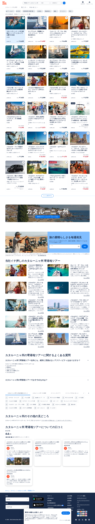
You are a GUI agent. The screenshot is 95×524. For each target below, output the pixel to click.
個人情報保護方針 (42, 255)
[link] (15, 29)
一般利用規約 (50, 507)
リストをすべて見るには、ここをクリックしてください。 (56, 420)
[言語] (83, 2)
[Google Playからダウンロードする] (38, 499)
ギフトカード (70, 507)
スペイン (13, 490)
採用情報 (69, 500)
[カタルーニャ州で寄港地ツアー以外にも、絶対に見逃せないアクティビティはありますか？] (88, 360)
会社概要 (69, 498)
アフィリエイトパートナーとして (83, 505)
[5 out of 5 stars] (19, 445)
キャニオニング (11, 372)
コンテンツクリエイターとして (83, 501)
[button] (15, 29)
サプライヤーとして (81, 498)
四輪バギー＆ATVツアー (13, 370)
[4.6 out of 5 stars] (9, 437)
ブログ (68, 503)
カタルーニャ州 (22, 490)
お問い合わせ (50, 498)
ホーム (7, 490)
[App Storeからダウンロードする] (38, 505)
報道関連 (69, 505)
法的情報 (49, 500)
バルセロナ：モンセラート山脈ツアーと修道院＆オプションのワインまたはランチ (18, 442)
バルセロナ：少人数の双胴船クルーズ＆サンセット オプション (18, 470)
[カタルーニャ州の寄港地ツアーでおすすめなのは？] (88, 380)
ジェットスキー (11, 369)
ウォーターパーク (11, 365)
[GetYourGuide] (4, 3)
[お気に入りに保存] (23, 18)
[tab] (17, 393)
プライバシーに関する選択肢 (54, 505)
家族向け (9, 367)
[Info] (29, 14)
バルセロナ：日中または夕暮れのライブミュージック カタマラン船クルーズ (76, 442)
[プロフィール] (89, 2)
